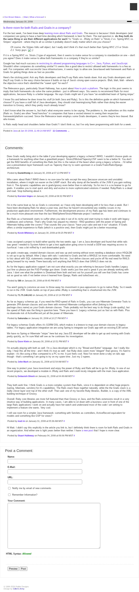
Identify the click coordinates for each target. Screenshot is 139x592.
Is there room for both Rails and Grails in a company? (37, 27)
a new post (87, 430)
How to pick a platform (86, 88)
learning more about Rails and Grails (64, 33)
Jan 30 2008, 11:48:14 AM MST (36, 131)
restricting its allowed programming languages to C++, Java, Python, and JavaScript (83, 63)
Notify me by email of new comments (31, 488)
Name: (11, 456)
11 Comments (60, 131)
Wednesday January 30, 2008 (18, 21)
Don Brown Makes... (13, 17)
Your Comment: (16, 500)
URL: (10, 477)
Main (26, 17)
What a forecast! (37, 17)
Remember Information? (24, 494)
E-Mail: (11, 467)
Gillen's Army (18, 589)
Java (15, 131)
